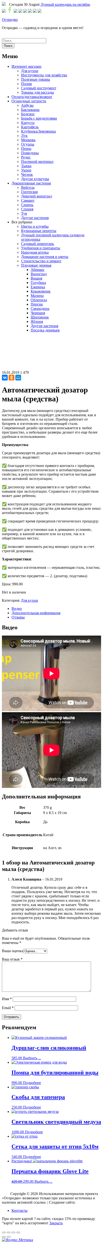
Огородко (10, 20)
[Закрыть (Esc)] (4, 1232)
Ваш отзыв (12, 959)
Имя (7, 999)
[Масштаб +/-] (18, 1232)
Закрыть (56, 1223)
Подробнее (32, 1083)
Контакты (19, 1210)
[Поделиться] (9, 1232)
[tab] (56, 609)
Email (8, 1008)
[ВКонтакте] (5, 377)
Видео (16, 609)
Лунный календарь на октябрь (65, 4)
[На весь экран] (13, 1232)
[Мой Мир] (18, 377)
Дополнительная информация (35, 613)
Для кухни (29, 600)
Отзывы (18, 617)
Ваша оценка (12, 951)
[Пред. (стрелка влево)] (4, 1237)
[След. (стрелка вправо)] (9, 1237)
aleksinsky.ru (86, 1202)
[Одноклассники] (11, 377)
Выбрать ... (32, 1058)
